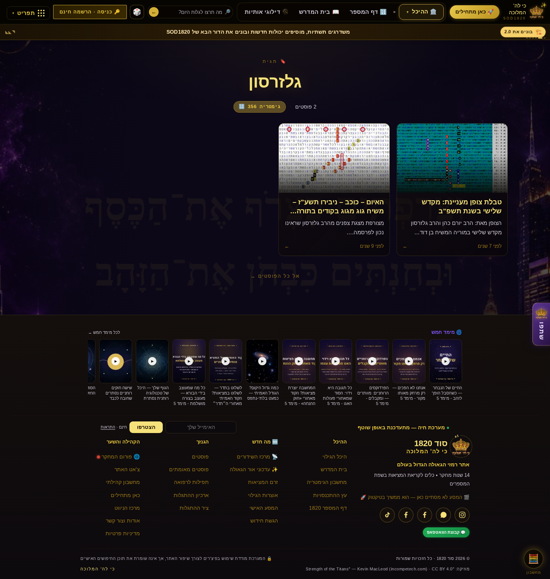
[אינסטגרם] (462, 515)
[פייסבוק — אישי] (405, 515)
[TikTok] (387, 515)
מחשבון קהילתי (123, 482)
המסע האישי (264, 508)
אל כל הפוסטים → (275, 276)
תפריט (23, 13)
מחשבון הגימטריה (327, 482)
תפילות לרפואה (191, 482)
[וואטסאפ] (443, 515)
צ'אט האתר (127, 469)
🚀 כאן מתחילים (474, 12)
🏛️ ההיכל (422, 12)
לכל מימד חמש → (104, 332)
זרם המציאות (263, 482)
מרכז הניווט (127, 508)
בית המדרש (334, 469)
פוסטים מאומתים (189, 469)
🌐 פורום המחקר (121, 457)
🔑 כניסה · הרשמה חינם (89, 12)
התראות (108, 427)
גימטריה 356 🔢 (260, 107)
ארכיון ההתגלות (191, 495)
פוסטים (200, 457)
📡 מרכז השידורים (257, 457)
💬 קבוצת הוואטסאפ (446, 532)
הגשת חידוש (264, 521)
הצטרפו (146, 427)
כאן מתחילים (125, 495)
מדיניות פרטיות (123, 533)
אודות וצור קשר (123, 521)
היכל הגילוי (335, 457)
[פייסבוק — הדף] (424, 515)
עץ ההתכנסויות (330, 495)
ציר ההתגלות (194, 508)
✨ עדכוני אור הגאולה (254, 469)
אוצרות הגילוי (263, 495)
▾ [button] (408, 12)
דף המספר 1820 (328, 508)
